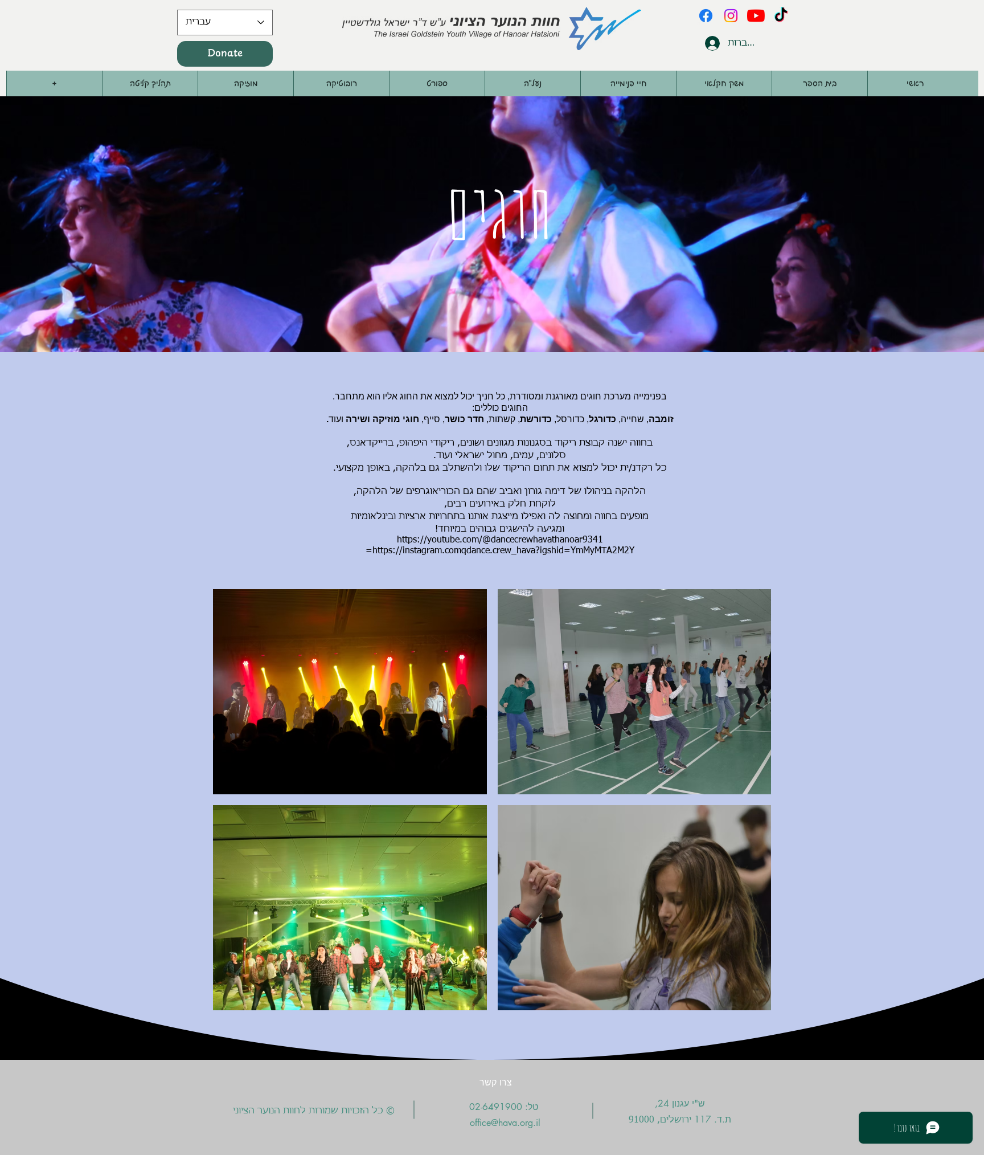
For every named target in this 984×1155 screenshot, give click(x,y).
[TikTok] (781, 16)
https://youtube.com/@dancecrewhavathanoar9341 (500, 540)
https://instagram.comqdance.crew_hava (453, 551)
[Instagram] (731, 16)
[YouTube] (756, 16)
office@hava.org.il (505, 1123)
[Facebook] (706, 16)
